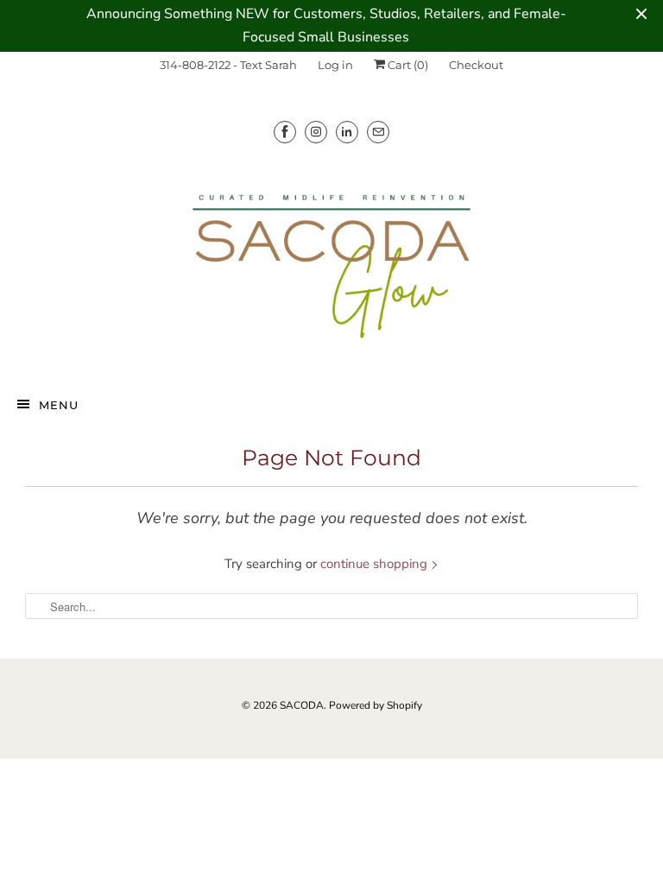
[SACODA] (331, 263)
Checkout (476, 65)
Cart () (406, 65)
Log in (335, 65)
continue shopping (375, 563)
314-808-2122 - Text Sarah (228, 65)
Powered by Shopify (375, 705)
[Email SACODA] (378, 131)
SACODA (302, 705)
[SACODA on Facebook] (285, 131)
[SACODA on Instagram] (316, 131)
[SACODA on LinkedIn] (347, 131)
